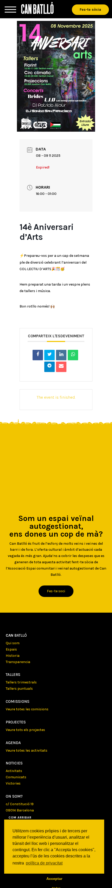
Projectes (16, 722)
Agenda (13, 742)
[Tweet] (49, 355)
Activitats (14, 771)
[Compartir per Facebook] (38, 355)
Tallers (13, 674)
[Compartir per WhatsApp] (73, 355)
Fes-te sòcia (90, 9)
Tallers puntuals (19, 688)
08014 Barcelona (20, 810)
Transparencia (18, 662)
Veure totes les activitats (26, 750)
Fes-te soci (56, 591)
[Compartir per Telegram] (49, 367)
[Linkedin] (61, 355)
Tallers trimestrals (21, 682)
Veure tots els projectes (25, 730)
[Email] (61, 367)
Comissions (17, 701)
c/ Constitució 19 (20, 804)
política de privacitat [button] (44, 863)
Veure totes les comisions (27, 709)
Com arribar (20, 817)
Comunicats (16, 777)
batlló (16, 635)
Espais (11, 649)
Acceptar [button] (54, 879)
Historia (13, 655)
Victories (13, 783)
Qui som (13, 643)
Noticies (14, 763)
